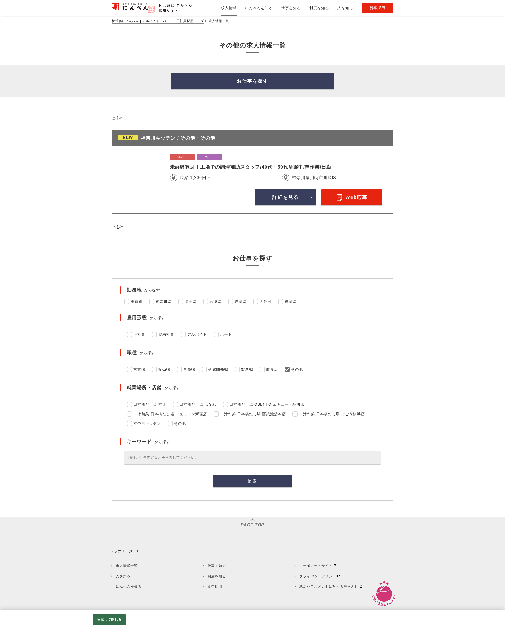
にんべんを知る (129, 587)
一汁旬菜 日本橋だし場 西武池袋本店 (253, 414)
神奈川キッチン (147, 423)
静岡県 (240, 301)
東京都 (137, 301)
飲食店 (272, 369)
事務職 (189, 369)
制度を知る (217, 576)
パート (226, 334)
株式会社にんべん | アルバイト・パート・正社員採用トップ (158, 21)
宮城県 (215, 301)
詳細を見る (285, 197)
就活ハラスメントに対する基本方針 (328, 587)
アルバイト (197, 334)
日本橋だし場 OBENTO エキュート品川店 (266, 404)
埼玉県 (190, 301)
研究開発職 (218, 369)
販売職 (164, 369)
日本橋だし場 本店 (149, 404)
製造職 (247, 369)
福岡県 (290, 301)
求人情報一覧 (127, 566)
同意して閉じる (109, 619)
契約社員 (166, 334)
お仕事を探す (252, 81)
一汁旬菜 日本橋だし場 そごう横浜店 (332, 414)
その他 (297, 369)
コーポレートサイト (315, 566)
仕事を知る (217, 566)
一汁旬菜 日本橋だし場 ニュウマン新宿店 (170, 414)
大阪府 (265, 301)
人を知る (123, 576)
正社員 (139, 334)
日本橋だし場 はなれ (197, 404)
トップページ (121, 551)
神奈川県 (163, 301)
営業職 (139, 369)
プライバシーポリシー (317, 576)
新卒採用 (215, 587)
